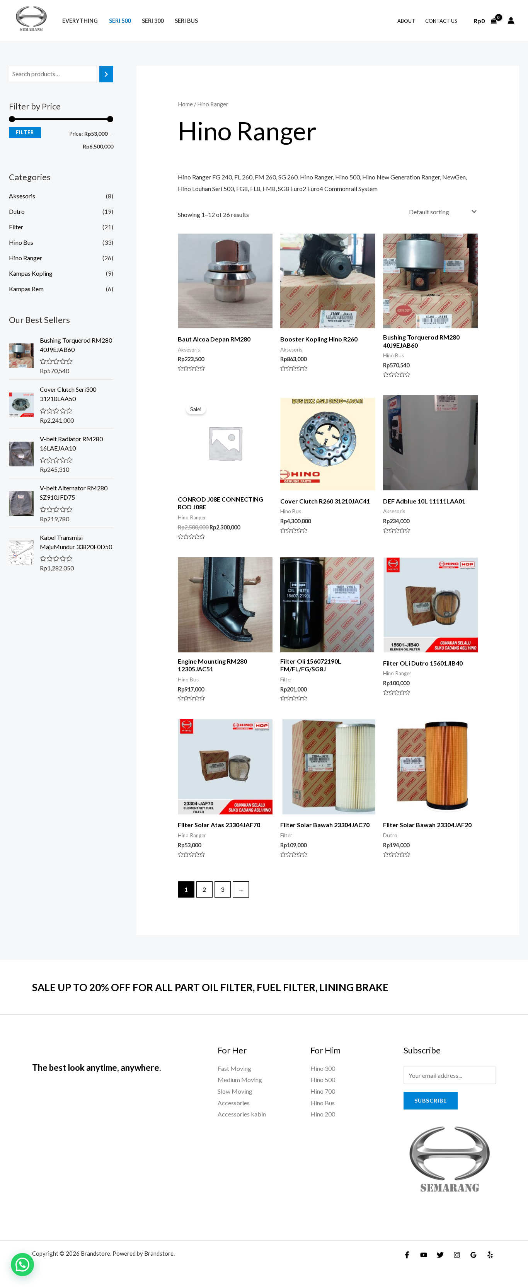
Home (185, 104)
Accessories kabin (242, 1114)
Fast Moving (234, 1068)
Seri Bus (186, 20)
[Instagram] (456, 1254)
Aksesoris (22, 196)
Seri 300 (153, 20)
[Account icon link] (511, 20)
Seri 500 (120, 20)
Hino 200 (322, 1114)
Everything (80, 20)
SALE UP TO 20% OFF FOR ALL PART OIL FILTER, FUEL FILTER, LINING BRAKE (210, 987)
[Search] (106, 74)
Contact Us (441, 21)
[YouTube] (423, 1254)
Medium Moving (240, 1079)
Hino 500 (322, 1079)
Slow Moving (235, 1091)
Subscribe (430, 1100)
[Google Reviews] (473, 1254)
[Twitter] (440, 1254)
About (406, 21)
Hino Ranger (25, 257)
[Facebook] (407, 1254)
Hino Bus (21, 242)
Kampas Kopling (31, 273)
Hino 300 (322, 1068)
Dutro (17, 211)
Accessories (234, 1102)
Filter (25, 132)
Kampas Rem (26, 288)
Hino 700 (322, 1091)
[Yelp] (490, 1254)
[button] (22, 1264)
